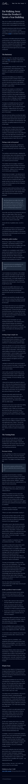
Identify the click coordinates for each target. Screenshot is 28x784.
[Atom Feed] (25, 3)
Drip (9, 59)
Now (16, 3)
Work (13, 3)
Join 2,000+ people (6, 771)
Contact (22, 3)
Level (9, 33)
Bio (19, 3)
